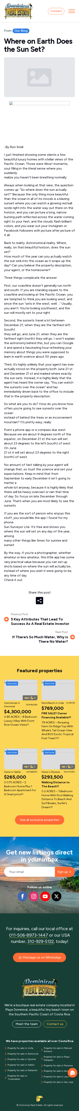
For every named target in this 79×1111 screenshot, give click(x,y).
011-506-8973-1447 (28, 935)
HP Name (4, 840)
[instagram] (34, 896)
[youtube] (45, 896)
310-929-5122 (40, 941)
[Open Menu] (71, 11)
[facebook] (22, 896)
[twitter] (56, 896)
